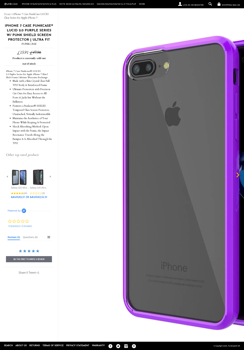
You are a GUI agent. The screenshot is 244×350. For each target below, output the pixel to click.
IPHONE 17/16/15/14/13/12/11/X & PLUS (39, 4)
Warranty (98, 346)
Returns (34, 346)
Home (7, 14)
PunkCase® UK (234, 346)
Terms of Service (53, 346)
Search (8, 346)
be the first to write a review (28, 259)
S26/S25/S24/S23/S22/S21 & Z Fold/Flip (116, 4)
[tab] (14, 238)
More (142, 4)
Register (198, 5)
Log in (186, 5)
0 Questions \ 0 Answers (20, 225)
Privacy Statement (77, 346)
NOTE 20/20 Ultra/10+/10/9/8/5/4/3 (76, 4)
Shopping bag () (230, 5)
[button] (7, 176)
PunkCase (29, 44)
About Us (21, 346)
